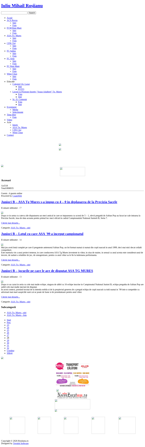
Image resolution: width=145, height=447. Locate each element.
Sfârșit (9, 353)
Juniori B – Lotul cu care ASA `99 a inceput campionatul (42, 234)
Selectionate (17, 112)
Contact (10, 135)
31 (8, 345)
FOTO (21, 89)
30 (8, 343)
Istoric (15, 125)
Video (9, 120)
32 (8, 348)
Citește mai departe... (10, 223)
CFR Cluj (11, 43)
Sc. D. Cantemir (19, 99)
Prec (9, 322)
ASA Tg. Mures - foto (17, 315)
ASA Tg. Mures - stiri (20, 228)
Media (15, 109)
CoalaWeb (17, 196)
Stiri (14, 23)
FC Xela (10, 58)
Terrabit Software (21, 443)
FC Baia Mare (13, 66)
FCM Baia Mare (14, 28)
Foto (14, 25)
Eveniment (11, 107)
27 (8, 335)
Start (9, 320)
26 (8, 333)
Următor (10, 350)
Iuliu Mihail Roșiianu (22, 5)
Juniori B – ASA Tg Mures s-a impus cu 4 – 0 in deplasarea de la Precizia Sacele (59, 202)
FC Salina (11, 51)
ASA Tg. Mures (14, 35)
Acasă (9, 18)
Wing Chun (12, 74)
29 (8, 340)
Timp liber (11, 114)
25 (8, 330)
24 (8, 327)
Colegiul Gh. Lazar (21, 84)
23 (8, 325)
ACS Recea (12, 20)
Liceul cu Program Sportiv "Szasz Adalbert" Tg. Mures (37, 92)
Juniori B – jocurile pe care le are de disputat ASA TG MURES (47, 271)
